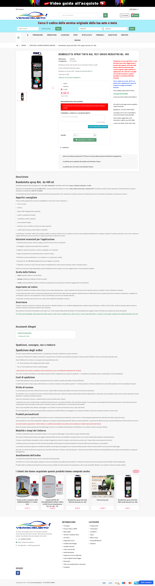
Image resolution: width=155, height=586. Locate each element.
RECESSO (77, 40)
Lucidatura (65, 35)
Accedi (124, 15)
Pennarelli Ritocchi (95, 540)
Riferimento (62, 59)
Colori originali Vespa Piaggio (72, 558)
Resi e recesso (146, 582)
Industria (124, 35)
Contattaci (66, 567)
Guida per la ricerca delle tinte (72, 555)
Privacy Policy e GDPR (70, 529)
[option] (27, 492)
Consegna (66, 526)
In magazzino (63, 61)
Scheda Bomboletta (25, 333)
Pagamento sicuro (68, 540)
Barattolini (112, 35)
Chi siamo (66, 537)
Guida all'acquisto (68, 552)
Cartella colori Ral (68, 546)
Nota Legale (67, 532)
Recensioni (66, 561)
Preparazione (38, 35)
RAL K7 (90, 71)
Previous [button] (134, 471)
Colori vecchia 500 (69, 549)
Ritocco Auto (87, 35)
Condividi (65, 147)
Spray (75, 35)
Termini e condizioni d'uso (71, 534)
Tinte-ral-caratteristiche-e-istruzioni (74, 564)
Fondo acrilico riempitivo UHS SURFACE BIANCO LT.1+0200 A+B (27, 502)
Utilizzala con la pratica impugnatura (69, 77)
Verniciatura (52, 35)
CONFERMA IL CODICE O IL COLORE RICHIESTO (75, 113)
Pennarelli (100, 35)
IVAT (72, 71)
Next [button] (137, 471)
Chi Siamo (20, 9)
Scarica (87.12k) (23, 336)
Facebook (18, 573)
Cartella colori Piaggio (70, 543)
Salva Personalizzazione (98, 126)
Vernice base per (102, 500)
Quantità (63, 135)
